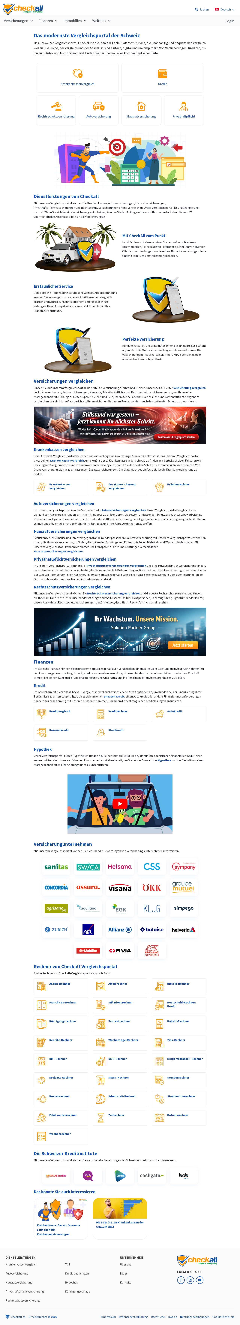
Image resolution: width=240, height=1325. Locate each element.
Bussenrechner (59, 1096)
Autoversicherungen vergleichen (124, 510)
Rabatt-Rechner (178, 1021)
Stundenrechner (178, 1077)
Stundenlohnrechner (181, 1096)
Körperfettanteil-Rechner (185, 1059)
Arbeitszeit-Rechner (122, 1096)
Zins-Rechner (176, 1040)
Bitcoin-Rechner (178, 983)
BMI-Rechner (58, 1059)
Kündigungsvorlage (77, 1291)
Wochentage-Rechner (123, 1040)
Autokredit (174, 711)
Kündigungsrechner (62, 1021)
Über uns (125, 1264)
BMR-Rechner (117, 1059)
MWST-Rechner (118, 1077)
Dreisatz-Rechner (61, 1077)
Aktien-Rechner (59, 983)
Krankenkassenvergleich (67, 460)
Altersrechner (117, 983)
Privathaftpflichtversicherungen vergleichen (116, 565)
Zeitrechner (116, 1115)
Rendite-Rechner (60, 1040)
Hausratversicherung (19, 1282)
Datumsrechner (177, 1115)
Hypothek (164, 760)
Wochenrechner (60, 1134)
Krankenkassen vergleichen (59, 486)
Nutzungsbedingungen (194, 1317)
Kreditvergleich (59, 711)
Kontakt (125, 1282)
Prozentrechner (119, 1021)
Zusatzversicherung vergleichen (122, 486)
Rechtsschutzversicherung (23, 1300)
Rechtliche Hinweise (164, 1317)
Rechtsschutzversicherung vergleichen (113, 593)
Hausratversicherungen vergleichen (58, 551)
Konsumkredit (59, 730)
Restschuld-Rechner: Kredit (181, 1004)
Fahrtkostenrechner (63, 1115)
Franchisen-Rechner (62, 1002)
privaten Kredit (114, 696)
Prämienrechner (178, 484)
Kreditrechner (117, 711)
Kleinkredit (116, 730)
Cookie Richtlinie (223, 1317)
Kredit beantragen (77, 1273)
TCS (67, 1264)
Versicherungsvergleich (189, 388)
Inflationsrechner (120, 1002)
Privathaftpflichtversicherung (25, 1291)
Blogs (124, 1273)
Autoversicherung (17, 1273)
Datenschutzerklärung (133, 1317)
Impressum (108, 1317)
